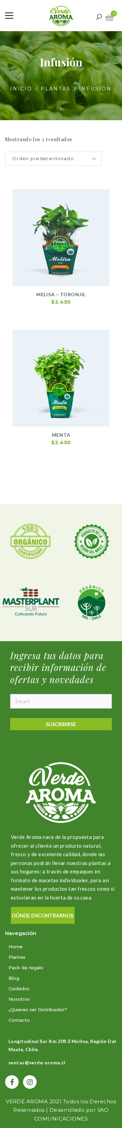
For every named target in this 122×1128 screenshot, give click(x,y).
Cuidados (18, 988)
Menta (61, 435)
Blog (13, 978)
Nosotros (19, 999)
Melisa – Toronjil (61, 294)
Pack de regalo (25, 967)
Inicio (21, 89)
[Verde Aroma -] (61, 15)
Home (15, 946)
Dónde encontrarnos (42, 915)
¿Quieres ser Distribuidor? (37, 1009)
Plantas (56, 89)
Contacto (19, 1020)
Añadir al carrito (64, 286)
